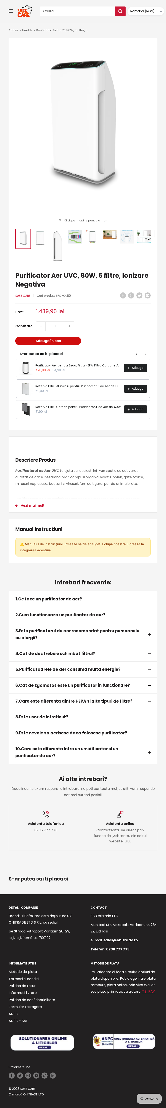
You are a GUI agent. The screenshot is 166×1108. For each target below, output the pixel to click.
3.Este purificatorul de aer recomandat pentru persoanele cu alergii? (77, 634)
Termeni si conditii (24, 978)
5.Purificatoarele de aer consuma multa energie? (68, 669)
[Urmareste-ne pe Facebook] (12, 1075)
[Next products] (146, 354)
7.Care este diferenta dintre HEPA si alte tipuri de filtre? (73, 701)
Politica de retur (22, 985)
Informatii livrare (23, 992)
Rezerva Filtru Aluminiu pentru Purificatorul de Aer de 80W (78, 386)
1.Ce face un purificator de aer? (48, 599)
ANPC (13, 1013)
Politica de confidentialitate (32, 999)
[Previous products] (136, 354)
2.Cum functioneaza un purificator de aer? (60, 615)
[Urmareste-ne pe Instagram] (28, 1075)
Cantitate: (24, 326)
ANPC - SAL (18, 1020)
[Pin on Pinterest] (131, 295)
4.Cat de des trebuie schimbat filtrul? (55, 653)
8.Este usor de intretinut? (41, 717)
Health (27, 30)
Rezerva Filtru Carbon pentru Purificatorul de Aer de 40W (78, 407)
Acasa (13, 30)
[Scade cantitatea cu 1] (40, 326)
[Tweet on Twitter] (139, 295)
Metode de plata (23, 971)
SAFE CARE (22, 296)
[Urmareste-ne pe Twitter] (20, 1075)
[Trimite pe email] (148, 295)
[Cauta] (120, 11)
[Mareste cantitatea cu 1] (69, 326)
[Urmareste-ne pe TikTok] (45, 1075)
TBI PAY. (148, 991)
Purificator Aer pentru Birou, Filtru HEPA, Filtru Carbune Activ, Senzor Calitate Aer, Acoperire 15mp (78, 365)
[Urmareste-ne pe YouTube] (36, 1075)
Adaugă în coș (48, 340)
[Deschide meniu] (11, 11)
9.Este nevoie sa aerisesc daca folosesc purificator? (71, 733)
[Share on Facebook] (123, 295)
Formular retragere (25, 1006)
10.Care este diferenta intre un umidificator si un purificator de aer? (66, 752)
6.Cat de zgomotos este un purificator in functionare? (72, 685)
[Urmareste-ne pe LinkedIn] (53, 1075)
